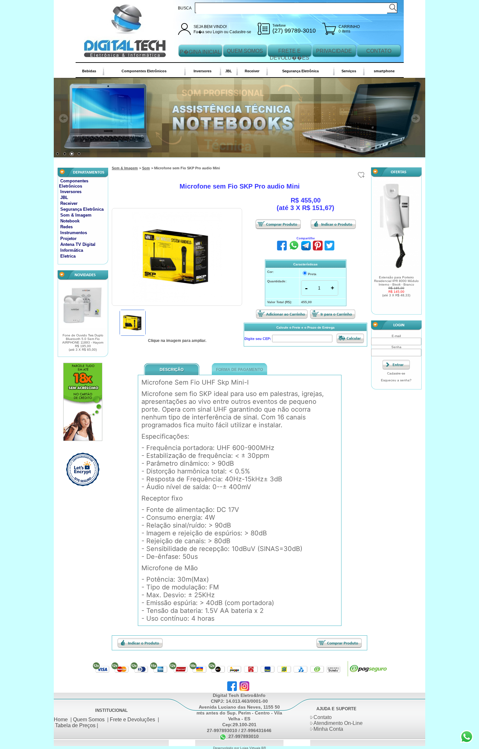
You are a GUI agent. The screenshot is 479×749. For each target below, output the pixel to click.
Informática (71, 251)
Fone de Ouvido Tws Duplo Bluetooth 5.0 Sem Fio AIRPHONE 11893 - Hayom (82, 343)
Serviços (349, 71)
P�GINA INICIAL (200, 52)
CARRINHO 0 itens (349, 29)
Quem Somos (89, 720)
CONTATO (378, 51)
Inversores (202, 71)
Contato (322, 718)
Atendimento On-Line (338, 724)
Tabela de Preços (75, 726)
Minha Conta (328, 730)
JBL (228, 71)
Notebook (70, 221)
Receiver (252, 71)
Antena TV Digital (77, 245)
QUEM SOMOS (245, 51)
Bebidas (89, 71)
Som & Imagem (76, 216)
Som (146, 169)
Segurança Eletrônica (300, 71)
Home (61, 720)
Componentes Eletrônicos (144, 71)
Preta (312, 275)
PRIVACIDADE (334, 51)
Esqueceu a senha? (396, 381)
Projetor (68, 239)
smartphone (384, 71)
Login (218, 32)
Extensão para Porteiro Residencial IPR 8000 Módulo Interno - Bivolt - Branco (396, 287)
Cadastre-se (240, 32)
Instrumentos (73, 233)
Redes (66, 227)
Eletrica (68, 257)
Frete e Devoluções (132, 720)
